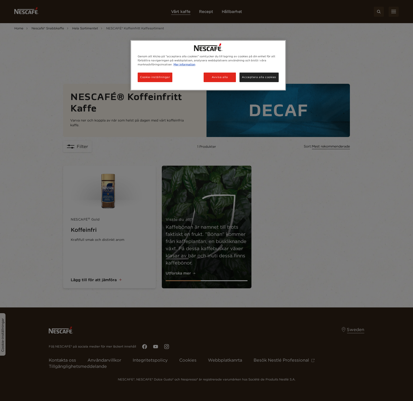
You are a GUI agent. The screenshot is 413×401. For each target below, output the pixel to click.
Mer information (184, 64)
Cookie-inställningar (155, 77)
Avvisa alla (220, 77)
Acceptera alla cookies (259, 77)
